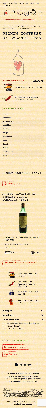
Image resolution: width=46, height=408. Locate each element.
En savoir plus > (12, 184)
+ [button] (38, 252)
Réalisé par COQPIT (23, 404)
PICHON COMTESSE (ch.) (13, 108)
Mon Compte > (11, 354)
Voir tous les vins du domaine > (20, 263)
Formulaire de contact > (16, 347)
